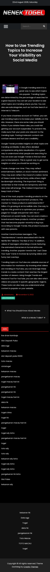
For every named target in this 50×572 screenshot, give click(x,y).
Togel (25, 523)
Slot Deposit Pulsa (9, 340)
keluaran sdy (7, 484)
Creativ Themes (30, 566)
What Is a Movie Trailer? (32, 317)
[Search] (44, 26)
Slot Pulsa (5, 479)
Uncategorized (8, 298)
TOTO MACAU (25, 543)
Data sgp (25, 517)
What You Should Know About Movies (23, 310)
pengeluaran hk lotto (11, 474)
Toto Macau (25, 538)
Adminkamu (9, 294)
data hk (25, 528)
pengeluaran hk (25, 533)
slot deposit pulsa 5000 (11, 356)
